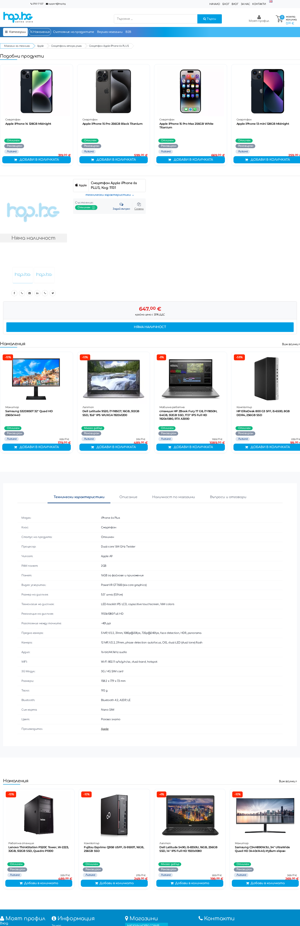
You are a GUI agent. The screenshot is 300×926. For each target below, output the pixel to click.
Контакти (259, 4)
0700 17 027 (38, 4)
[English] (270, 1)
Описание (128, 497)
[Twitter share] (53, 293)
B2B (128, 31)
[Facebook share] (14, 293)
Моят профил (259, 20)
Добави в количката (39, 159)
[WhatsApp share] (45, 293)
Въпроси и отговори (228, 497)
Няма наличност (150, 327)
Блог (225, 4)
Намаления (41, 31)
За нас (245, 4)
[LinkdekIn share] (37, 293)
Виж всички (290, 344)
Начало (214, 4)
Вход (4, 923)
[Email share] (30, 293)
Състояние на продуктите (73, 31)
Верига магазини (109, 31)
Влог (235, 4)
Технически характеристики (79, 497)
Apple (105, 729)
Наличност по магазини (173, 497)
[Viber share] (22, 293)
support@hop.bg (57, 4)
